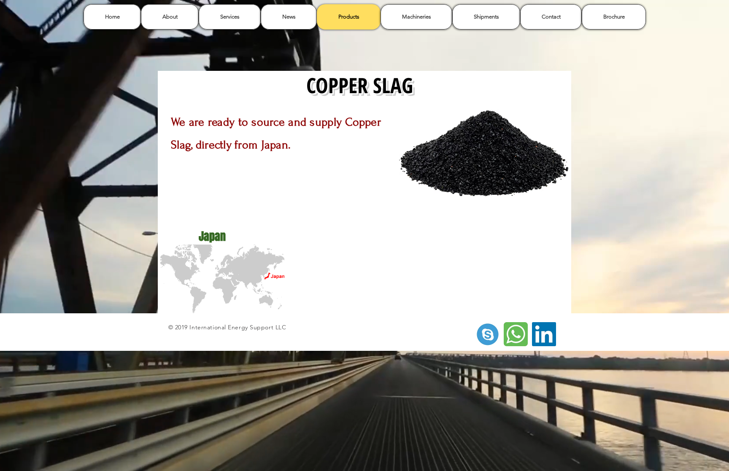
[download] (487, 334)
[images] (516, 334)
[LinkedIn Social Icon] (544, 334)
